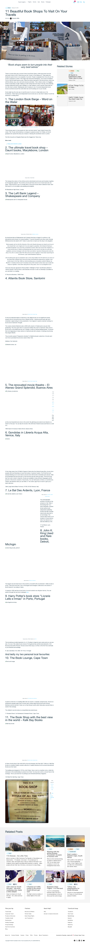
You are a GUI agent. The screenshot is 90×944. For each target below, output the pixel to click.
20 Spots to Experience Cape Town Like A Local (75, 76)
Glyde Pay (70, 924)
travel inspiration (52, 797)
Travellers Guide (9, 918)
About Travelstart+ (43, 935)
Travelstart (70, 911)
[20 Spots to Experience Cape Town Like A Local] (62, 75)
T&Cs (31, 935)
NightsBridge (71, 916)
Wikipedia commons (35, 234)
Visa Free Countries (10, 926)
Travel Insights (21, 2)
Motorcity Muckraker (32, 580)
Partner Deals (28, 913)
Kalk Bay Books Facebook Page (32, 760)
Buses (42, 2)
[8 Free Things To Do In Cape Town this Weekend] (62, 89)
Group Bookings (9, 924)
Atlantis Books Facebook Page (32, 314)
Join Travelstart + (29, 918)
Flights (29, 2)
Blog (6, 929)
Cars (39, 2)
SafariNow (70, 920)
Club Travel (70, 913)
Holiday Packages (9, 922)
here (27, 592)
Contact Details (15, 935)
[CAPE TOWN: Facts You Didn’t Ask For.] (62, 101)
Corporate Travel (9, 913)
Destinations (8, 920)
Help (81, 2)
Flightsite (70, 922)
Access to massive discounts (51, 913)
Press (27, 935)
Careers (22, 935)
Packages (48, 2)
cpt (52, 793)
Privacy (36, 935)
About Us (7, 935)
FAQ (45, 911)
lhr (50, 794)
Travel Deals (8, 911)
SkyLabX (70, 926)
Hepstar (70, 918)
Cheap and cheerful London (14, 143)
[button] (84, 2)
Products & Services (10, 916)
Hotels (34, 2)
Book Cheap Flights (29, 916)
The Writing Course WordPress (32, 698)
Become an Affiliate (29, 911)
